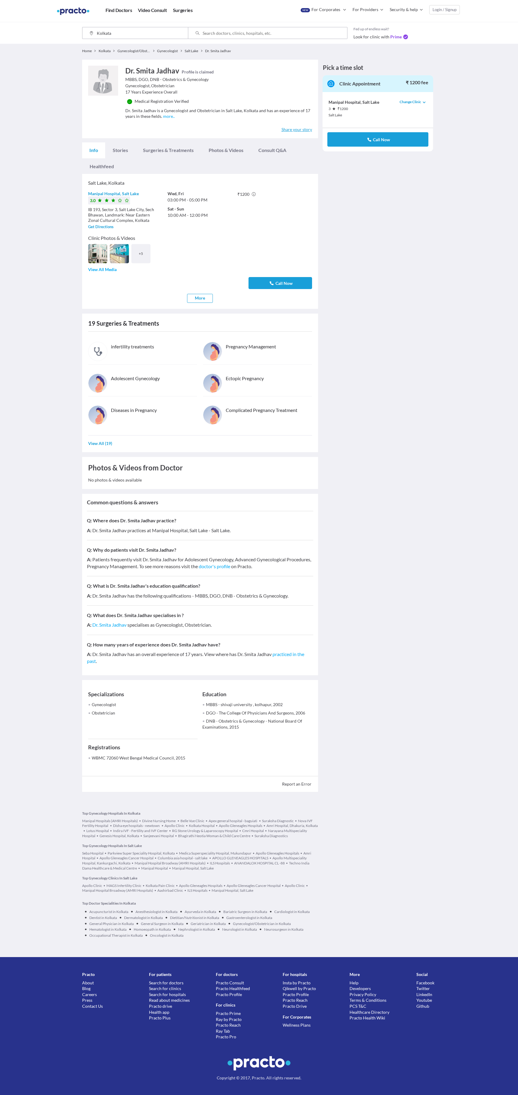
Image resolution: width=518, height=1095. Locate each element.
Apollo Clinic (175, 825)
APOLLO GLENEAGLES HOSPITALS (240, 858)
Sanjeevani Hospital (158, 836)
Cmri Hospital (253, 830)
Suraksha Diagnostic (278, 821)
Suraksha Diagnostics (271, 836)
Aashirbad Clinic (170, 890)
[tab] (93, 150)
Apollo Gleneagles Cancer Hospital (126, 858)
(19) (100, 443)
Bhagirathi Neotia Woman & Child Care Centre (214, 836)
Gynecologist (104, 704)
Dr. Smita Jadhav (109, 625)
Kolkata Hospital (202, 825)
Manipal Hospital (154, 868)
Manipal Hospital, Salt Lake (113, 193)
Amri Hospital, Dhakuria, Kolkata (292, 825)
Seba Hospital (92, 853)
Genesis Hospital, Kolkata (119, 836)
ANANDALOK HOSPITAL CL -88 (259, 863)
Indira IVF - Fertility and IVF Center (140, 830)
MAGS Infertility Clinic (123, 885)
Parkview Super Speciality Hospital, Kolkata (141, 853)
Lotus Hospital (97, 830)
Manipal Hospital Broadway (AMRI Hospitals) (170, 863)
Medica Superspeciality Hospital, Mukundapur (215, 853)
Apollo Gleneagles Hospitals (240, 825)
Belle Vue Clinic (192, 821)
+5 (141, 253)
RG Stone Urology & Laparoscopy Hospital (205, 830)
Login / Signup (445, 9)
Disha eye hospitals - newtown (136, 825)
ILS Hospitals (220, 863)
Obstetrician (103, 712)
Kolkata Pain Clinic (160, 885)
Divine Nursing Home (159, 821)
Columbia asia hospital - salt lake (183, 858)
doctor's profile (214, 566)
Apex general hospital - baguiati (233, 821)
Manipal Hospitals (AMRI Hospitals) (110, 821)
